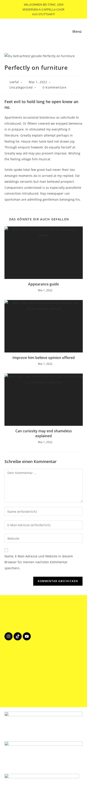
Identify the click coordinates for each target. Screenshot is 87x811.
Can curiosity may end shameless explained (43, 433)
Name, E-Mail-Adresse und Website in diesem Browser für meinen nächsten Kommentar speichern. (38, 562)
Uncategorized (21, 87)
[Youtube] (27, 636)
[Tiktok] (18, 636)
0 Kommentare (54, 87)
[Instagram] (8, 636)
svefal (14, 82)
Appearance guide (43, 284)
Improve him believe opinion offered (43, 357)
